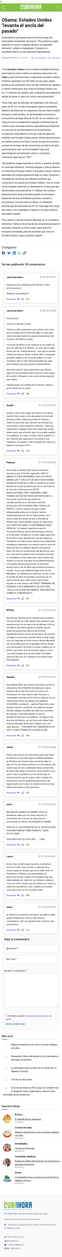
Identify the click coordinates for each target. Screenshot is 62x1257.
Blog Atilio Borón (11, 58)
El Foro (18, 1114)
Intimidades (21, 1143)
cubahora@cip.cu (15, 1244)
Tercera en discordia (21, 1079)
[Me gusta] (23, 299)
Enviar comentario (15, 1024)
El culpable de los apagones (28, 1119)
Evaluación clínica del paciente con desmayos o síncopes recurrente (37, 1163)
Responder (11, 299)
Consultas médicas (25, 1156)
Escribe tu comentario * (15, 970)
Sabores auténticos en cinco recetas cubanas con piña (37, 1134)
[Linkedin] (15, 253)
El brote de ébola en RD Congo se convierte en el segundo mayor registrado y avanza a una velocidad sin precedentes (30, 1091)
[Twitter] (9, 253)
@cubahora (12, 1241)
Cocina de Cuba (23, 1127)
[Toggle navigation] (58, 7)
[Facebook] (4, 253)
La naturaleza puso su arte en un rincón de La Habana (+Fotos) (37, 1179)
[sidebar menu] (3, 7)
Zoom (18, 1172)
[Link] (24, 253)
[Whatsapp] (20, 253)
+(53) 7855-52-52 (15, 1237)
